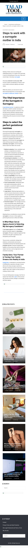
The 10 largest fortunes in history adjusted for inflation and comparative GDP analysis (13, 386)
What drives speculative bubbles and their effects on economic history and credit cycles (13, 445)
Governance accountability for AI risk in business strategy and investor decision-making (13, 474)
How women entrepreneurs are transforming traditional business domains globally (13, 357)
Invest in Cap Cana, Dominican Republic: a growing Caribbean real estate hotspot (14, 416)
